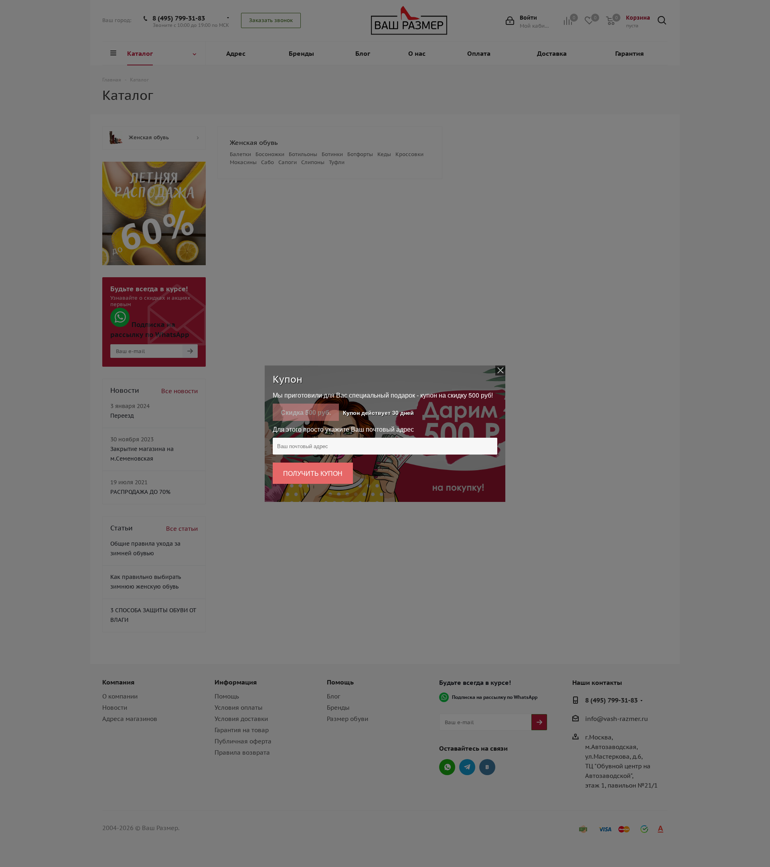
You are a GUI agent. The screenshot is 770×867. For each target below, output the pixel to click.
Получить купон (312, 473)
